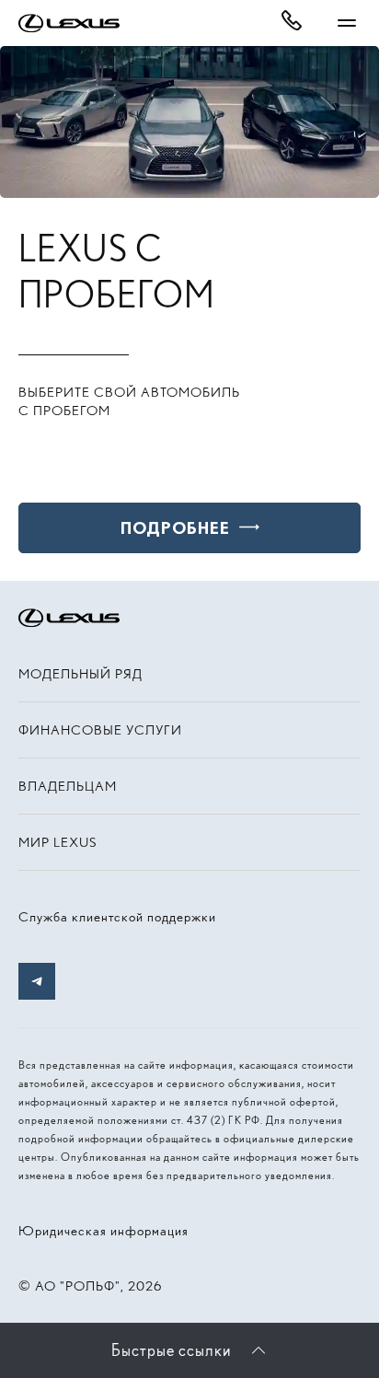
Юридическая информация (103, 1230)
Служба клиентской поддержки (117, 917)
